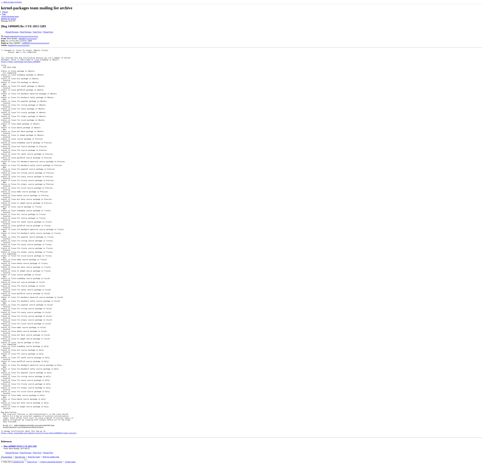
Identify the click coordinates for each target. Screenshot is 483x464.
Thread (5, 12)
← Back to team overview (11, 2)
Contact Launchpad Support (51, 462)
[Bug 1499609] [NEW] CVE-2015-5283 (20, 446)
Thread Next (48, 32)
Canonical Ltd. (18, 462)
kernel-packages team (10, 16)
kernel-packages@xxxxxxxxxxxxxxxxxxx (21, 36)
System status (70, 462)
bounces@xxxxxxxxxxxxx (19, 45)
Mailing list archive (8, 19)
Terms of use (32, 462)
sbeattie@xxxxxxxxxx (28, 38)
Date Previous (25, 32)
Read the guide (34, 457)
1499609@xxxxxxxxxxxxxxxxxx (35, 43)
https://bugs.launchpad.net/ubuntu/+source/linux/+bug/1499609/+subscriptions (38, 433)
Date (4, 14)
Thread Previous (11, 32)
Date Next (37, 32)
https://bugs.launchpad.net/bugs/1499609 (20, 62)
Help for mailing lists (51, 457)
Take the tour (20, 457)
